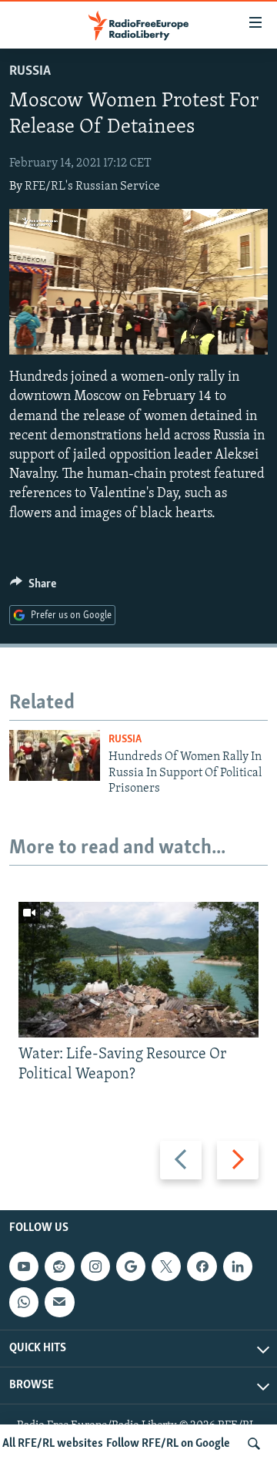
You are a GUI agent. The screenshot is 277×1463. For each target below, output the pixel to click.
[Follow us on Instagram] (95, 1266)
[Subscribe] (59, 1302)
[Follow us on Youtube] (23, 1266)
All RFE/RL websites (52, 1444)
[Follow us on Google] (130, 1266)
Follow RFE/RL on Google (168, 1444)
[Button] (33, 587)
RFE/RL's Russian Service (92, 186)
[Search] (254, 1443)
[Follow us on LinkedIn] (237, 1266)
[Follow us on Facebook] (201, 1266)
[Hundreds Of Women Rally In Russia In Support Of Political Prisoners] (54, 755)
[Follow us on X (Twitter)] (166, 1266)
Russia (30, 72)
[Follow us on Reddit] (59, 1266)
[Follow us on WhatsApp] (23, 1302)
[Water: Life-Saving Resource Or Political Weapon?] (138, 970)
